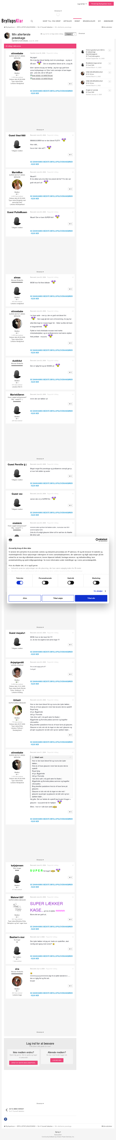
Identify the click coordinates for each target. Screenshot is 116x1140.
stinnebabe (24, 41)
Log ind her (81, 4)
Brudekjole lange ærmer (94, 63)
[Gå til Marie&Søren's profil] (17, 409)
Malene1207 (17, 897)
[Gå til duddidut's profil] (17, 373)
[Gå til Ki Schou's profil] (83, 73)
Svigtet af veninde (92, 90)
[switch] (45, 582)
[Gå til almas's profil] (17, 290)
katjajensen (17, 865)
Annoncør (108, 21)
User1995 (91, 65)
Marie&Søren (17, 394)
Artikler (68, 21)
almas (17, 277)
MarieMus (17, 172)
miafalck (17, 523)
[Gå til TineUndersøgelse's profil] (83, 51)
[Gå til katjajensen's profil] (17, 878)
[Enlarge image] (53, 944)
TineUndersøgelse (94, 56)
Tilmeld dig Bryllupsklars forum (101, 4)
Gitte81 (17, 700)
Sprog (57, 1132)
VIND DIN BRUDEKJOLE (94, 72)
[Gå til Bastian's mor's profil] (17, 949)
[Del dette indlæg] (72, 53)
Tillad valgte (58, 598)
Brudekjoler (89, 21)
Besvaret (38, 135)
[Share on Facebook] (5, 1119)
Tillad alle (91, 598)
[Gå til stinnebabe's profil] (7, 36)
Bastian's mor (17, 937)
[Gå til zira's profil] (17, 981)
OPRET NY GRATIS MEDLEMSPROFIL (23, 1063)
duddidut (17, 360)
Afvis (25, 598)
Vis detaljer (98, 591)
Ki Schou (91, 74)
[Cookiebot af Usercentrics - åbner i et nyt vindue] (97, 540)
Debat (77, 21)
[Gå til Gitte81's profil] (17, 710)
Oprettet (37, 53)
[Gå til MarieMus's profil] (17, 184)
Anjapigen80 (17, 662)
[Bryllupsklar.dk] (12, 21)
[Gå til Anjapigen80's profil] (17, 672)
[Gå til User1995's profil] (83, 64)
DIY (99, 21)
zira (17, 968)
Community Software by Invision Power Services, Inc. (58, 1137)
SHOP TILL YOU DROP (52, 21)
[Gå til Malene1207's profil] (17, 907)
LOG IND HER (56, 1060)
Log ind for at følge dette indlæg (52, 34)
